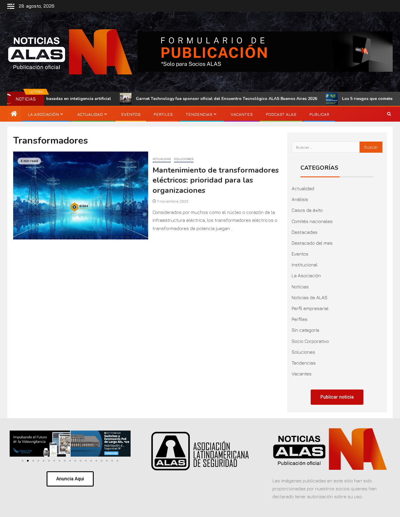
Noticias (300, 286)
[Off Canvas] (10, 6)
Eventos (131, 114)
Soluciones (184, 159)
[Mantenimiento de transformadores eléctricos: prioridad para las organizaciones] (80, 195)
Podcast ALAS (281, 114)
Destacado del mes (312, 243)
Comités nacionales (312, 221)
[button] (16, 444)
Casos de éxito (307, 210)
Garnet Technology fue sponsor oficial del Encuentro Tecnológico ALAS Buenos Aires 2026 (202, 98)
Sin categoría (305, 330)
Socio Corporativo (310, 341)
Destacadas (304, 232)
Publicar (319, 114)
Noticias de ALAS (309, 297)
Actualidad (90, 114)
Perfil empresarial (310, 308)
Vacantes (242, 114)
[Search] (389, 114)
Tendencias (199, 114)
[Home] (14, 114)
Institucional (304, 264)
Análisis (300, 199)
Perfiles (163, 114)
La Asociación (43, 114)
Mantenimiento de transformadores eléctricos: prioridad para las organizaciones (216, 180)
